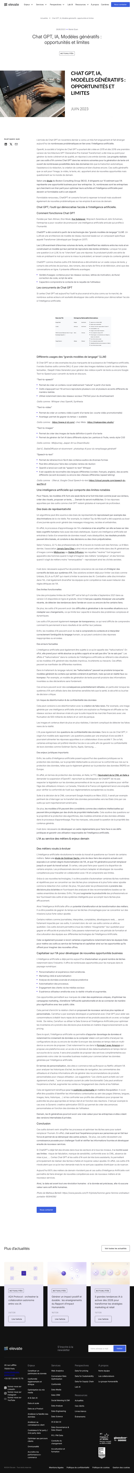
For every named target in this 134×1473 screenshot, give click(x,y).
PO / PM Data (57, 1435)
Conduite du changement (56, 1442)
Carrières (105, 4)
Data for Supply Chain (84, 1381)
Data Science (57, 1416)
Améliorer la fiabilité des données (38, 1415)
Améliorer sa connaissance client (36, 1423)
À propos (95, 4)
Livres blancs (80, 1411)
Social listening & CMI (60, 1400)
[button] (28, 4)
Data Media (56, 1389)
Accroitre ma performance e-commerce (34, 1454)
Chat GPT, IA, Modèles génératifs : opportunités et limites (73, 18)
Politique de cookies (101, 1467)
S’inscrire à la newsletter (65, 1348)
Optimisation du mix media (36, 1391)
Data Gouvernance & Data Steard (60, 1428)
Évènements (80, 1416)
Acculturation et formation (58, 1450)
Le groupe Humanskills (108, 1381)
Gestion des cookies (121, 1467)
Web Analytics (57, 1371)
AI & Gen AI (33, 1398)
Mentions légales (56, 1467)
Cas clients (79, 1406)
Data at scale (33, 1403)
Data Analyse (57, 1406)
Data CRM (55, 1395)
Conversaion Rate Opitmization (58, 1377)
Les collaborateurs (106, 1376)
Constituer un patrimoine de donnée (37, 1372)
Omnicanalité (33, 1446)
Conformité (56, 1384)
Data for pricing (81, 1371)
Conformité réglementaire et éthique (35, 1381)
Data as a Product (35, 1408)
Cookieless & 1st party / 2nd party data (38, 1431)
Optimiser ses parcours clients (38, 1439)
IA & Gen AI (56, 1422)
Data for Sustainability (84, 1376)
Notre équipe (104, 1371)
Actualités (44, 18)
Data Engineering (58, 1411)
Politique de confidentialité (78, 1467)
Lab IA (70, 4)
